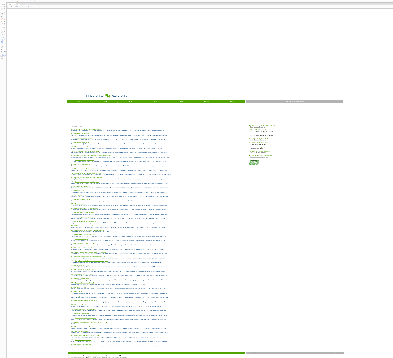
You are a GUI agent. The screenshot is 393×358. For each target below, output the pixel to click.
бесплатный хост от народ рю (259, 157)
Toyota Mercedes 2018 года (258, 140)
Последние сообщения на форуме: (294, 101)
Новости (79, 101)
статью (89, 355)
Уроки (130, 101)
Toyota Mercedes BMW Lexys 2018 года (261, 131)
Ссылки (206, 101)
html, (334, 353)
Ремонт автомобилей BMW (258, 152)
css (337, 353)
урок (94, 355)
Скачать (181, 101)
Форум (232, 101)
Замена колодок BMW (256, 148)
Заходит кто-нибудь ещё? (257, 127)
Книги (155, 101)
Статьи (105, 101)
